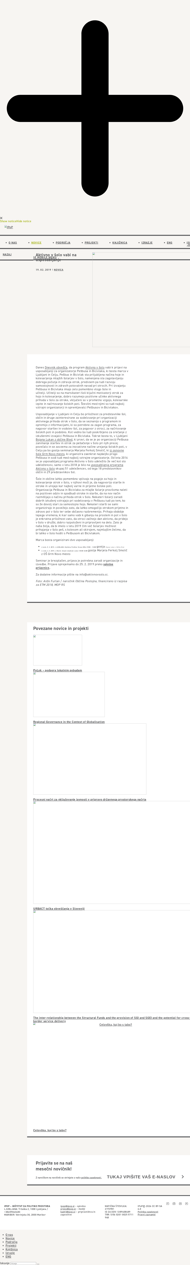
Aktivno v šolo (94, 367)
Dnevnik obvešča (56, 367)
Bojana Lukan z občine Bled (54, 439)
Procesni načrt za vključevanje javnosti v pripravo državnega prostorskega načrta (89, 799)
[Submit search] (38, 1264)
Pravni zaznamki (147, 1214)
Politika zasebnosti (148, 1211)
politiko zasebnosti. (91, 1177)
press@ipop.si (68, 1208)
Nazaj (7, 254)
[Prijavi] (183, 1177)
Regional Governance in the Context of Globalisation (69, 722)
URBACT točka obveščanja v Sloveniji (59, 908)
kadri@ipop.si (68, 1211)
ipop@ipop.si (68, 1206)
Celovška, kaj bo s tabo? (49, 1130)
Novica (58, 269)
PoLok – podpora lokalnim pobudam (57, 670)
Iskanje (5, 1263)
